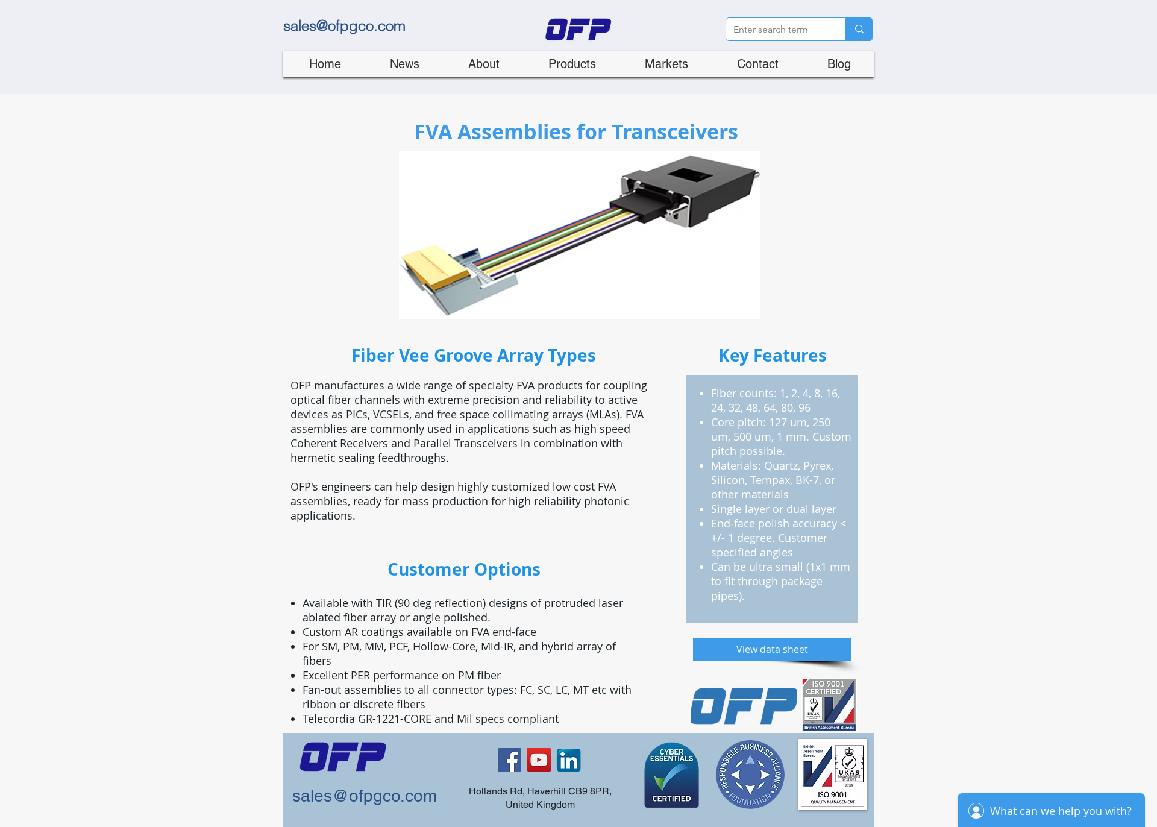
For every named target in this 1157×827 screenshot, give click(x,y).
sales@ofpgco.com (344, 25)
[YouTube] (539, 760)
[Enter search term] (859, 29)
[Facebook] (509, 760)
